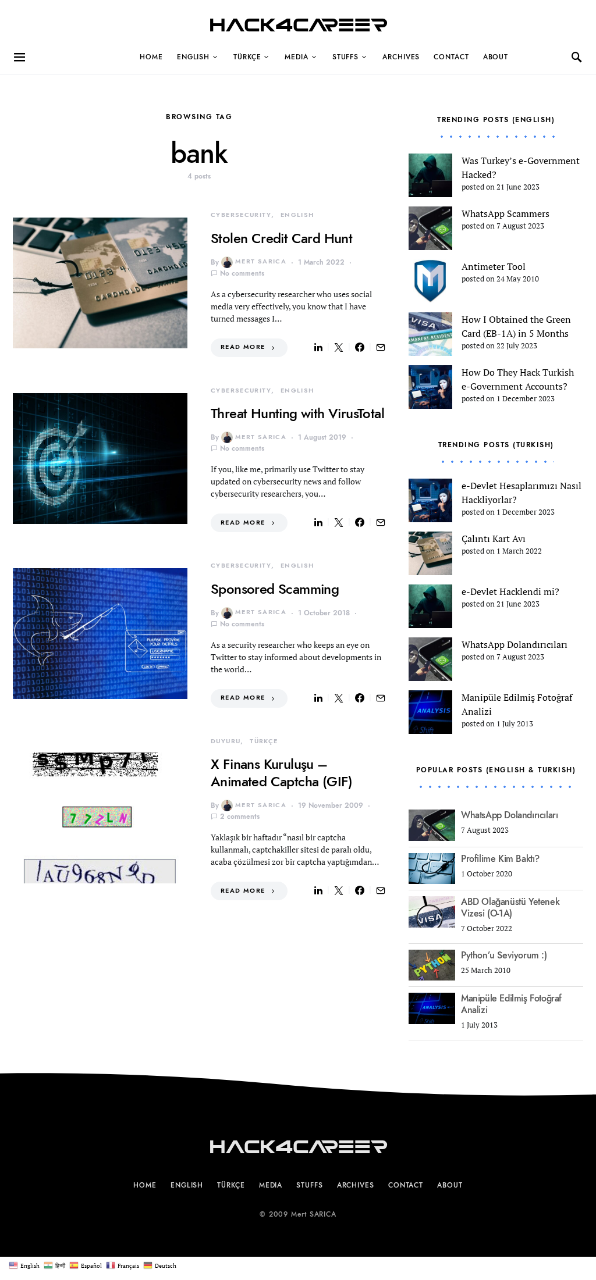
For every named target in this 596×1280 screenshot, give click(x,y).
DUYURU (225, 741)
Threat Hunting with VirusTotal (297, 413)
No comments (242, 273)
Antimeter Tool (494, 266)
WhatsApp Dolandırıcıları (509, 838)
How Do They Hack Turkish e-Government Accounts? (509, 395)
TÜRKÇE (247, 57)
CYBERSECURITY (241, 215)
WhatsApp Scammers (505, 213)
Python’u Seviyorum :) (504, 978)
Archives (401, 57)
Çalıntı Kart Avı (494, 557)
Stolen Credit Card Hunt (281, 238)
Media (296, 57)
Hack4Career (298, 25)
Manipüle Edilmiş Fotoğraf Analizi (511, 1028)
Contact (451, 57)
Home (151, 57)
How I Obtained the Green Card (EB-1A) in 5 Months (512, 333)
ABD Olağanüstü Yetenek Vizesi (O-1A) (510, 931)
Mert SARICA (260, 261)
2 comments (240, 816)
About (496, 57)
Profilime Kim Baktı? (500, 882)
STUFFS (345, 57)
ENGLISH (193, 57)
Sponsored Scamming (275, 588)
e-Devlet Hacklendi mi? (510, 610)
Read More (243, 347)
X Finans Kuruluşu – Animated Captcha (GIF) (282, 772)
